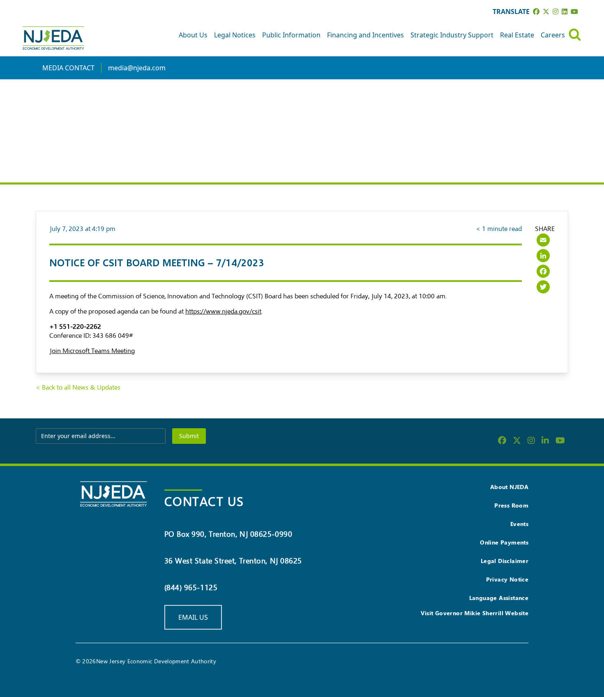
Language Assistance (499, 598)
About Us (193, 34)
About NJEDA (509, 487)
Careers (553, 34)
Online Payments (504, 542)
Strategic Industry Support (451, 34)
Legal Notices (235, 34)
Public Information (291, 34)
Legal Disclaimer (504, 561)
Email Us (193, 617)
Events (519, 524)
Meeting (123, 351)
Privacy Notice (507, 579)
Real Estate (517, 34)
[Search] (574, 35)
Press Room (511, 505)
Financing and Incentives (365, 34)
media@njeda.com (137, 67)
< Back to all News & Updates (78, 387)
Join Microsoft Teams (80, 351)
